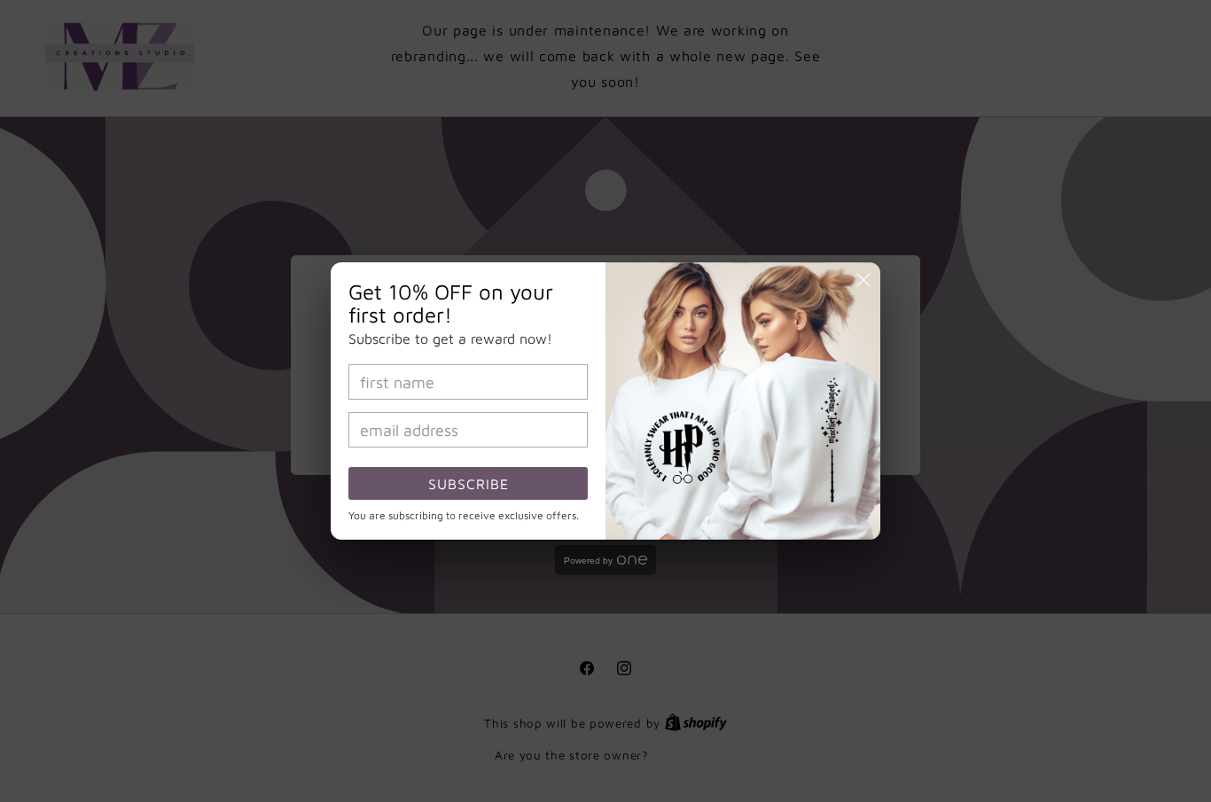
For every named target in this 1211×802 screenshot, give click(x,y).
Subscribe (468, 484)
